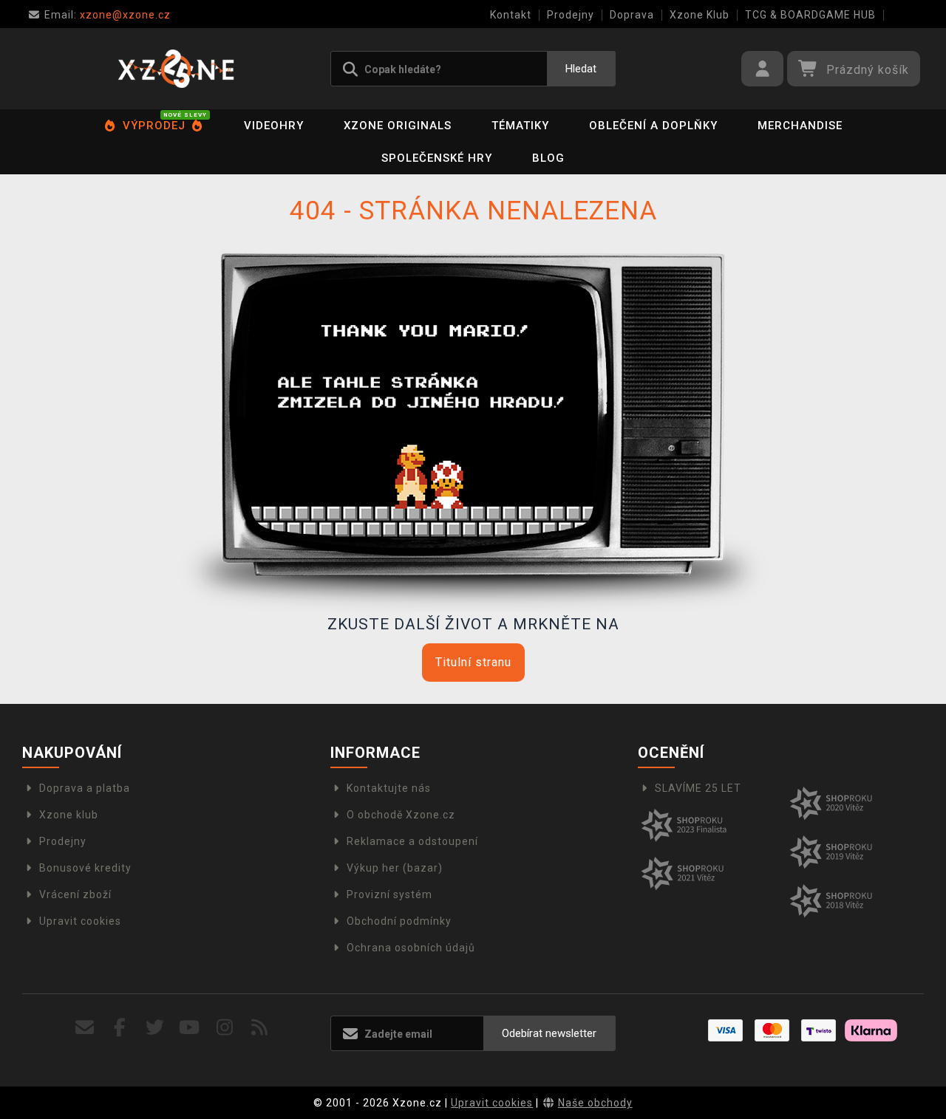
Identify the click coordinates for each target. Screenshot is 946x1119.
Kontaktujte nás (389, 788)
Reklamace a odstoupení (412, 841)
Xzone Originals (398, 125)
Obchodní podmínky (399, 921)
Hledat (580, 68)
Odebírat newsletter (549, 1033)
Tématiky (520, 125)
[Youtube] (189, 1027)
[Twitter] (154, 1027)
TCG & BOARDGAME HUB (810, 15)
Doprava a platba (84, 788)
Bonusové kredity (85, 868)
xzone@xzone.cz (107, 15)
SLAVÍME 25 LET (698, 788)
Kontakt (510, 15)
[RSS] (259, 1027)
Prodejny (570, 15)
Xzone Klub (699, 15)
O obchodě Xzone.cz (401, 815)
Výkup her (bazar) (395, 868)
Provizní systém (389, 894)
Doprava (632, 15)
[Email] (85, 1027)
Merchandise (800, 125)
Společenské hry (436, 158)
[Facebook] (120, 1027)
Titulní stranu (473, 662)
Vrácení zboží (75, 894)
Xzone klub (68, 815)
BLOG (548, 158)
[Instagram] (225, 1027)
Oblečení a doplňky (653, 125)
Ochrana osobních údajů (411, 948)
